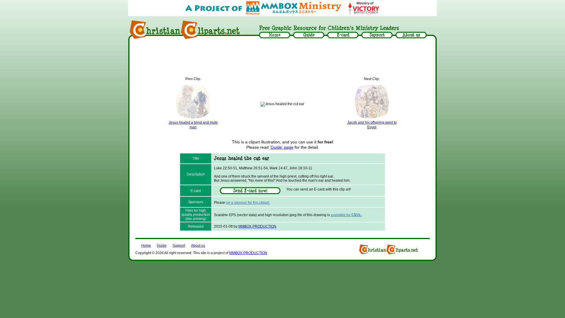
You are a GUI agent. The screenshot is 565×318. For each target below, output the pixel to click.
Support (178, 246)
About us (198, 246)
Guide (162, 246)
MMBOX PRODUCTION (257, 226)
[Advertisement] (282, 58)
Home (146, 246)
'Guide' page (281, 147)
